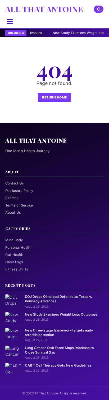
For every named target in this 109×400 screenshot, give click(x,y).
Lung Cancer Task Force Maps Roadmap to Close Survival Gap (59, 350)
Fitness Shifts (16, 269)
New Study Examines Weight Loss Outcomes (61, 314)
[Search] (98, 9)
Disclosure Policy (19, 190)
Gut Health (14, 254)
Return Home (54, 97)
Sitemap (12, 198)
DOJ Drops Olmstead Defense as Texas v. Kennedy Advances (58, 299)
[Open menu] (9, 21)
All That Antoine (44, 9)
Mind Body (14, 240)
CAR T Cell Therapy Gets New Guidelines (58, 365)
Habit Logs (14, 262)
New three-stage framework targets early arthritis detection (59, 332)
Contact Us (14, 183)
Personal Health (18, 247)
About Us (13, 212)
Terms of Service (19, 205)
